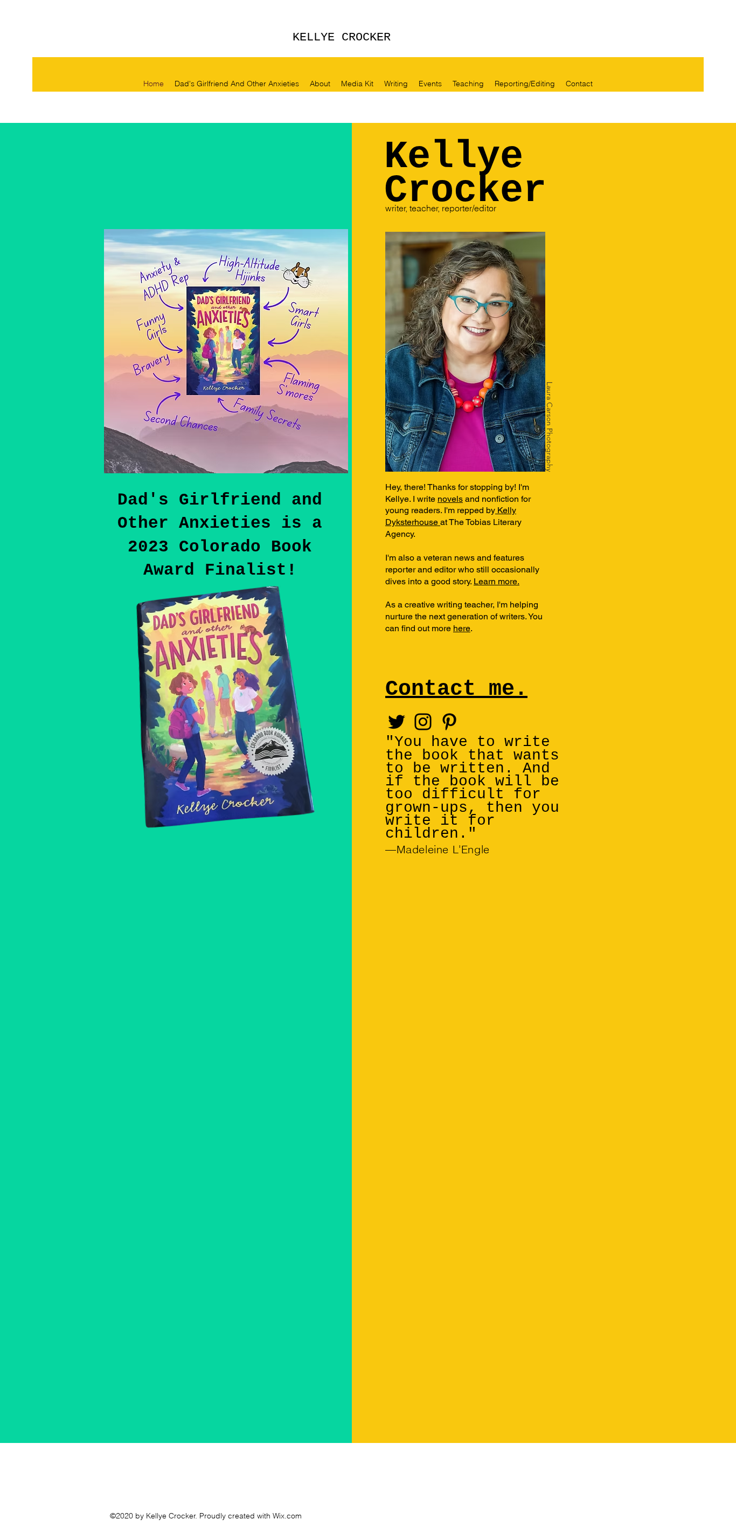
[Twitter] (396, 721)
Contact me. (456, 689)
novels (450, 499)
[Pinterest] (449, 721)
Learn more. (496, 581)
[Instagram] (423, 721)
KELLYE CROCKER (342, 37)
